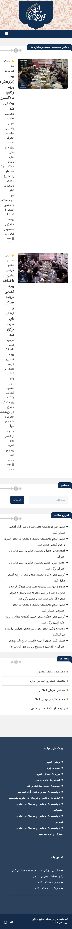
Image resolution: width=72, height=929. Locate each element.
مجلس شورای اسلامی (51, 690)
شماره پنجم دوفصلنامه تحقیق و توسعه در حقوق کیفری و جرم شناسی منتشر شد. (34, 541)
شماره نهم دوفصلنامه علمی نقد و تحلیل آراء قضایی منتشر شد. (37, 529)
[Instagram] (5, 922)
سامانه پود (53, 767)
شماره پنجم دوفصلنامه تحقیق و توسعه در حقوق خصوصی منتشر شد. (38, 607)
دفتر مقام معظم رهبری (51, 671)
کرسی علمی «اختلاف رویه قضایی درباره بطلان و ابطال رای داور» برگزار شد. (8, 302)
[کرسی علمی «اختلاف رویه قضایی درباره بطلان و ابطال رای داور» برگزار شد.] (43, 282)
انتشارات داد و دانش (47, 779)
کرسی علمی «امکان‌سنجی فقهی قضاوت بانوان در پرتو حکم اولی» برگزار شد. (35, 619)
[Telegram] (11, 922)
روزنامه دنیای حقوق (48, 773)
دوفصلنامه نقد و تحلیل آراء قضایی (39, 791)
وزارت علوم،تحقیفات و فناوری (47, 708)
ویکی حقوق (53, 761)
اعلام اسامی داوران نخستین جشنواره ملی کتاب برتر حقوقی (36, 553)
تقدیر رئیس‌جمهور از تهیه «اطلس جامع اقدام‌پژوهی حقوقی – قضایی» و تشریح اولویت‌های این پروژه (36, 643)
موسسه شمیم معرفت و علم (43, 785)
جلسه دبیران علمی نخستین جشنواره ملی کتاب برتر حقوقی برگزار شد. (36, 565)
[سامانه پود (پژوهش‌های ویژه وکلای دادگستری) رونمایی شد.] (43, 87)
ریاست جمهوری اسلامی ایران (47, 680)
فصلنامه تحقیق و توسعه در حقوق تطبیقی (34, 797)
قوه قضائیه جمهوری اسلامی (48, 699)
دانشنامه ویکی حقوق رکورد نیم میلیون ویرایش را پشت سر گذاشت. (34, 631)
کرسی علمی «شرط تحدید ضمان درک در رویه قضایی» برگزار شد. (35, 577)
